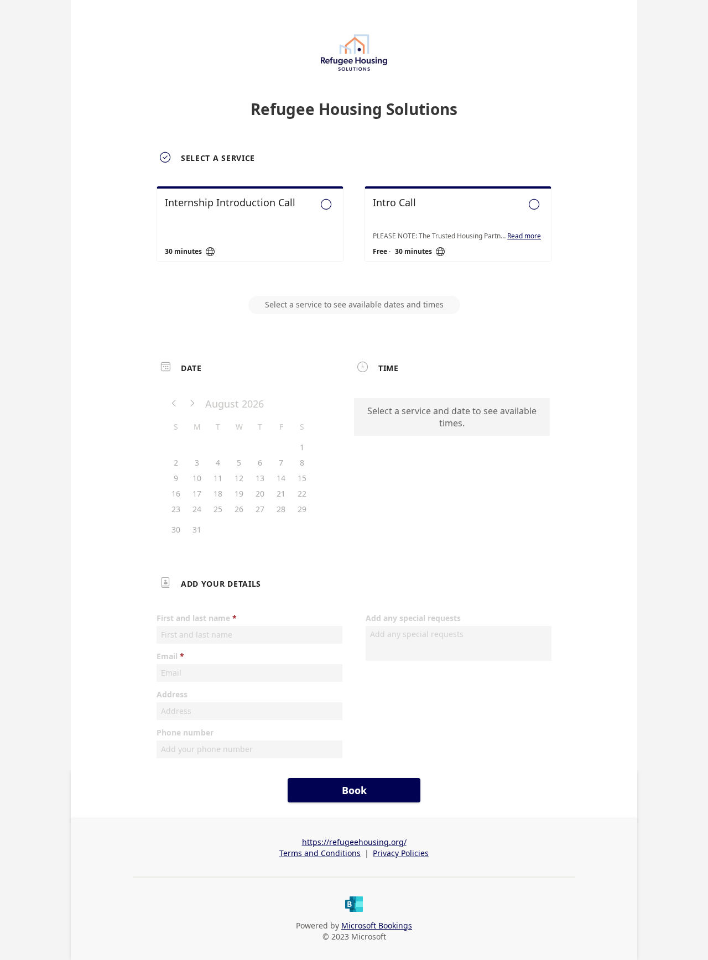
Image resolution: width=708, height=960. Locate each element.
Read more (524, 236)
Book (354, 790)
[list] (354, 233)
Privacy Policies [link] (401, 853)
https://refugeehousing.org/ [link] (354, 842)
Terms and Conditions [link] (320, 853)
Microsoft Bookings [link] (376, 925)
